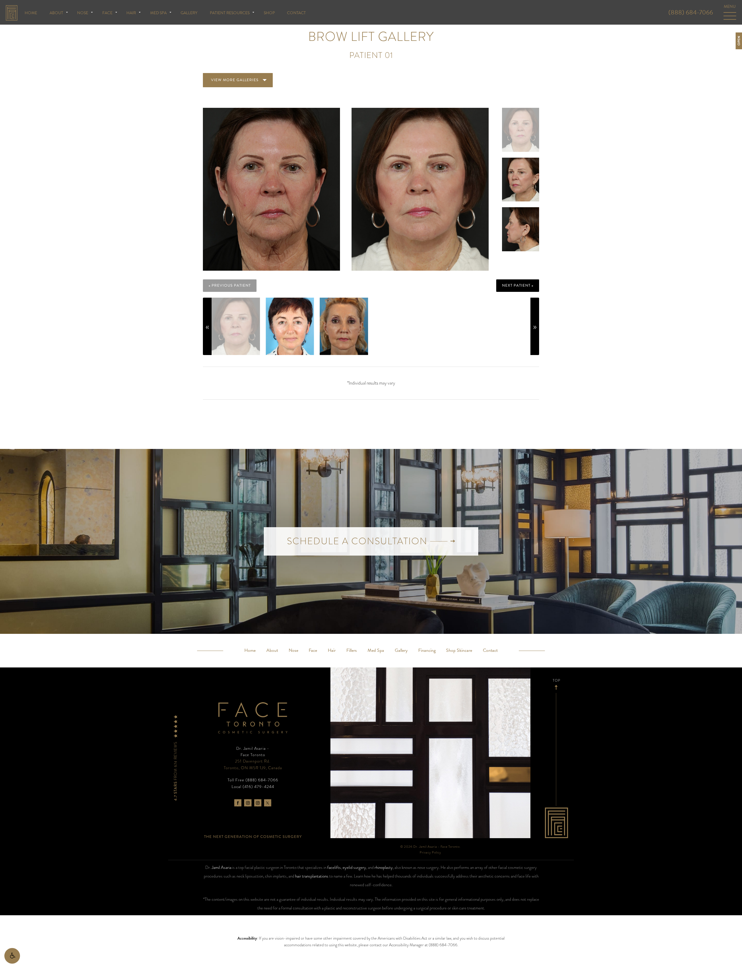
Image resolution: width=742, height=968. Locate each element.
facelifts (334, 867)
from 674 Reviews (176, 770)
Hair (131, 13)
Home (31, 13)
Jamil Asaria (221, 867)
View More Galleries (235, 80)
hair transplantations (311, 876)
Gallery (189, 13)
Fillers (351, 650)
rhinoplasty (383, 867)
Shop (269, 13)
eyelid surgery (354, 867)
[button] (12, 956)
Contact (296, 13)
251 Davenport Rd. (253, 764)
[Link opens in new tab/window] (237, 803)
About (56, 13)
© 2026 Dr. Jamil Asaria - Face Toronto (430, 846)
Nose (82, 13)
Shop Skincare (459, 650)
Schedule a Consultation (358, 541)
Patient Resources (230, 13)
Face (107, 13)
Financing (427, 650)
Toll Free (253, 780)
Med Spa (158, 13)
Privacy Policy (430, 852)
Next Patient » (517, 285)
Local (253, 786)
